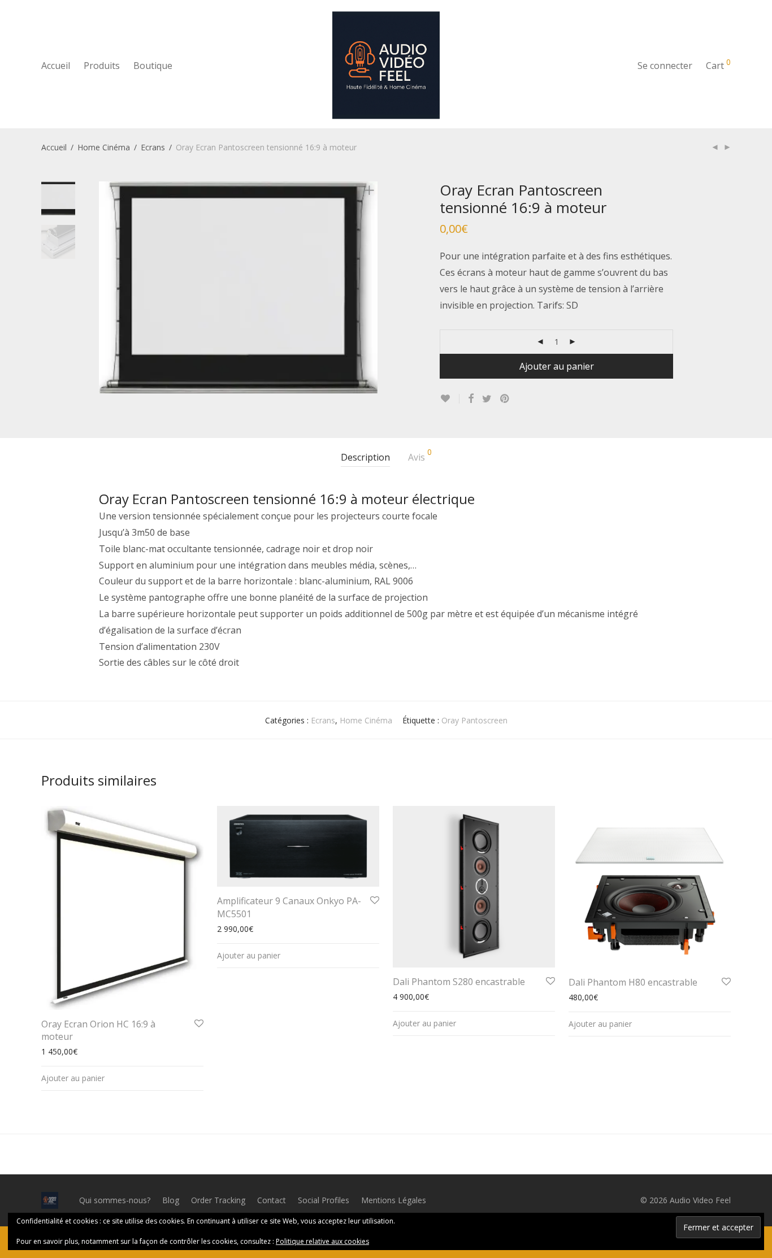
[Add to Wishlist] (449, 399)
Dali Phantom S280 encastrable (459, 981)
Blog (170, 1200)
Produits (102, 65)
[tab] (365, 457)
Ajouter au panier (556, 366)
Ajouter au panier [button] (73, 1078)
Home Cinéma (103, 147)
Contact (271, 1200)
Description (365, 457)
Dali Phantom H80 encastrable (633, 982)
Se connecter (664, 65)
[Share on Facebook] (471, 398)
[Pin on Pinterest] (505, 398)
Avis (420, 455)
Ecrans (153, 147)
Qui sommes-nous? (114, 1200)
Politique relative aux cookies (322, 1241)
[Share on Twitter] (487, 398)
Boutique (152, 65)
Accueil (55, 65)
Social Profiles (323, 1200)
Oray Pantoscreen (474, 720)
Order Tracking (218, 1200)
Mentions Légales (393, 1200)
